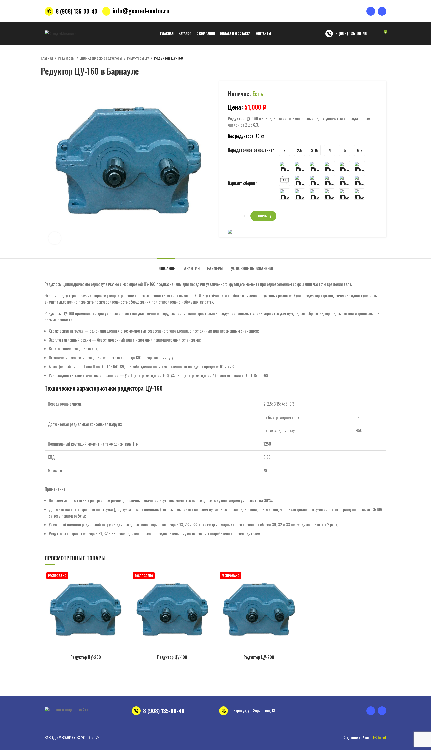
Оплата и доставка (119, 687)
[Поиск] (374, 34)
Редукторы (66, 58)
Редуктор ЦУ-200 (259, 657)
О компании (89, 687)
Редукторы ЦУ (138, 58)
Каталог (69, 687)
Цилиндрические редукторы (101, 58)
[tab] (166, 266)
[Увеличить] (54, 238)
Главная (47, 58)
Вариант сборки (241, 183)
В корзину (263, 216)
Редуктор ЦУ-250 (85, 657)
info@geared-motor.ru (141, 10)
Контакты (147, 687)
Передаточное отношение (250, 150)
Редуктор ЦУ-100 (172, 657)
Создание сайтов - (364, 738)
